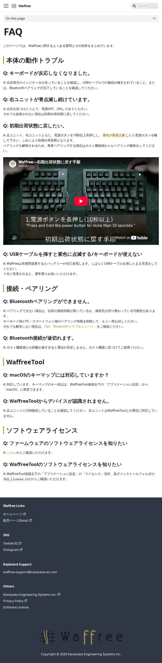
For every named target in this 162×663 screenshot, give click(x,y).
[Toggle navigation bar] (6, 6)
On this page (15, 18)
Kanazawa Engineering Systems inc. (30, 594)
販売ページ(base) (15, 520)
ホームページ (12, 514)
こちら (11, 452)
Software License (16, 607)
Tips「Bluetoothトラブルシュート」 (70, 326)
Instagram (11, 549)
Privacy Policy (13, 601)
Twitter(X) (10, 543)
